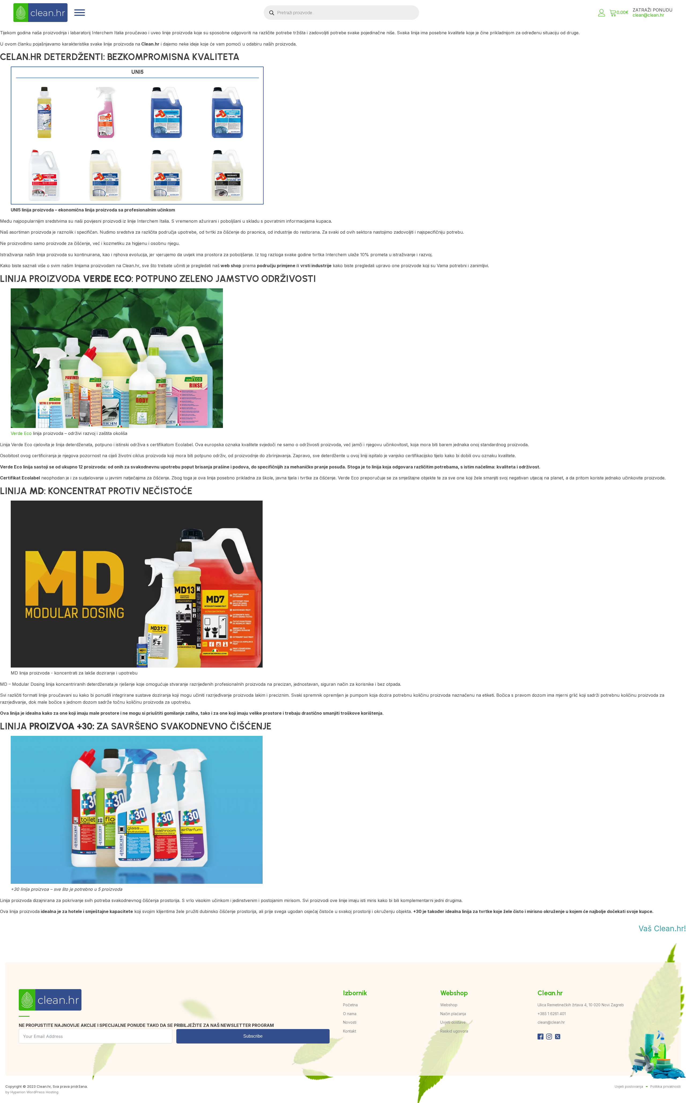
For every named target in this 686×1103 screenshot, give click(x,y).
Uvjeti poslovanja (629, 1086)
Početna (350, 1005)
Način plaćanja (453, 1013)
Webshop (448, 1005)
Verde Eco (21, 433)
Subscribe (253, 1036)
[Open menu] (79, 12)
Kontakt (349, 1031)
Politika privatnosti (665, 1086)
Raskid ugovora (454, 1031)
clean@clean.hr (648, 15)
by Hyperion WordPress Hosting (31, 1092)
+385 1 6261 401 (552, 1013)
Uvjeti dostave (453, 1022)
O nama (349, 1013)
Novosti (349, 1022)
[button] (601, 12)
